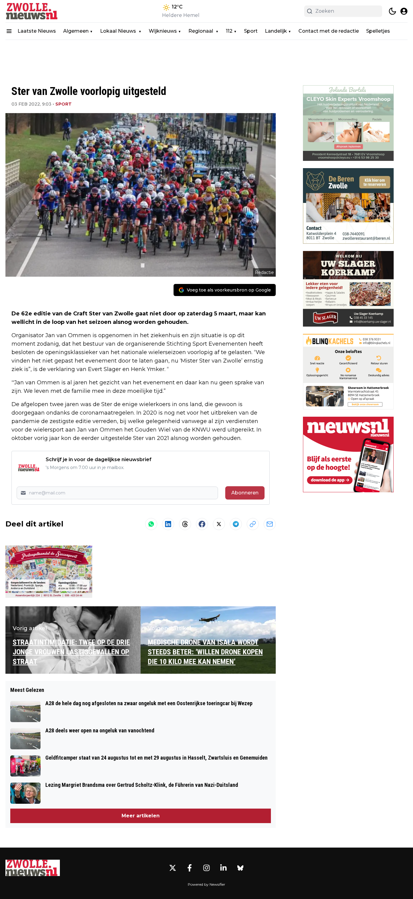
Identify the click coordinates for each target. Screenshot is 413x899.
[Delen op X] (219, 524)
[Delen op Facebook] (202, 524)
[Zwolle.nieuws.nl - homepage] (32, 11)
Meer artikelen (141, 816)
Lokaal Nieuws (118, 31)
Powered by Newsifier (206, 884)
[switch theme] (392, 11)
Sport (251, 31)
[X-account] (172, 867)
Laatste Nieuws (37, 31)
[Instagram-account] (206, 867)
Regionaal (201, 31)
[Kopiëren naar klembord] (253, 524)
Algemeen (76, 31)
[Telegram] (236, 524)
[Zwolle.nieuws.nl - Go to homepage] (32, 868)
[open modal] (404, 11)
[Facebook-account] (189, 867)
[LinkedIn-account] (223, 867)
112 (229, 31)
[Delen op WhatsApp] (151, 524)
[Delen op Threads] (185, 524)
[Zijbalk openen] (9, 31)
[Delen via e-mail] (270, 524)
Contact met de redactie (328, 31)
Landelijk (276, 31)
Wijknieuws (163, 31)
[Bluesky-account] (240, 867)
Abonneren (245, 493)
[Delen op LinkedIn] (168, 524)
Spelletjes (378, 31)
